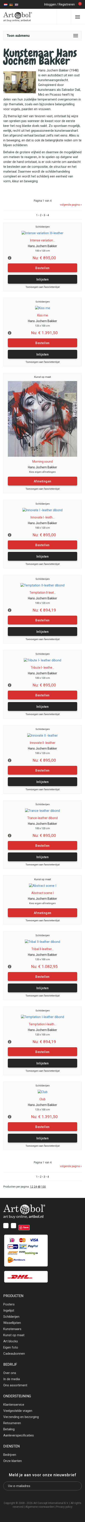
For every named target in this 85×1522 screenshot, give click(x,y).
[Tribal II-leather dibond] (42, 942)
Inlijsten (42, 279)
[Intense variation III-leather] (42, 233)
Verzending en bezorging (21, 1417)
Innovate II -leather (42, 743)
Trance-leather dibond (42, 818)
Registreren (67, 4)
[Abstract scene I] (42, 886)
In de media (11, 1379)
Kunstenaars (12, 1329)
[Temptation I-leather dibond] (42, 1017)
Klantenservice (13, 1405)
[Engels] (16, 4)
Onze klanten (12, 1461)
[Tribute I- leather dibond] (42, 660)
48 (39, 1186)
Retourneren (12, 1423)
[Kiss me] (42, 308)
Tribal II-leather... (42, 949)
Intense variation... (42, 240)
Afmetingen (42, 481)
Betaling (9, 1429)
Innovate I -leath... (42, 517)
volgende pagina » (71, 204)
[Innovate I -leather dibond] (42, 510)
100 (43, 1186)
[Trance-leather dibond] (42, 811)
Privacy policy (64, 1506)
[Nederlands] (5, 4)
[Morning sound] (42, 419)
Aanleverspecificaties (18, 1435)
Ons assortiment (15, 1385)
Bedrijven (9, 1455)
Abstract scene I (42, 893)
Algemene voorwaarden (39, 1506)
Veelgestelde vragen (17, 1411)
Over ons (9, 1373)
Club (42, 1099)
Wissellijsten (12, 1323)
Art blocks (10, 1341)
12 (31, 1186)
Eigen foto (10, 1347)
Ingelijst (8, 1310)
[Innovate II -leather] (42, 735)
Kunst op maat (42, 377)
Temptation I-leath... (42, 1024)
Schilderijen (43, 226)
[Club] (43, 1092)
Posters (9, 1304)
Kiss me (42, 315)
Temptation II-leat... (42, 592)
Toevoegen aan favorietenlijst (43, 287)
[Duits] (11, 4)
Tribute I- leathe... (42, 667)
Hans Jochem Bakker (42, 246)
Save (26, 1227)
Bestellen (42, 268)
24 (35, 1186)
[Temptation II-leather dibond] (42, 585)
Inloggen (50, 4)
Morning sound (42, 461)
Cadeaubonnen (14, 1354)
